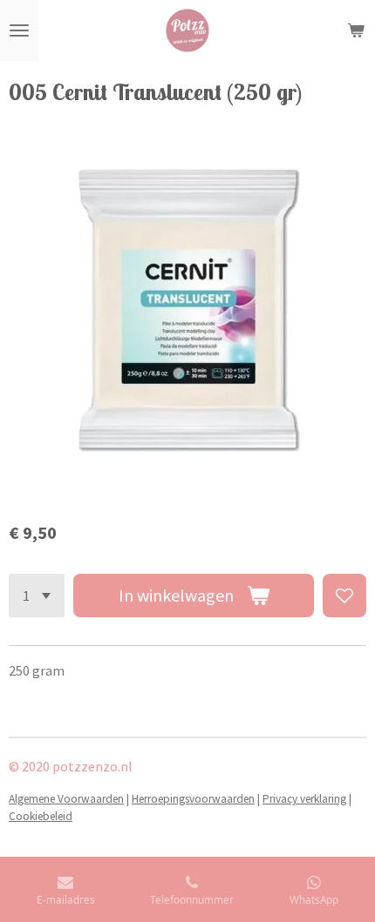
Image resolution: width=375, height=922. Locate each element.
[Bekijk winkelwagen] (356, 30)
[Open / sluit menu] (19, 30)
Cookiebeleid (40, 816)
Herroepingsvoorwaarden (193, 798)
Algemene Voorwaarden (66, 798)
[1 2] (37, 595)
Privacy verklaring (304, 798)
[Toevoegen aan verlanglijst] (344, 595)
